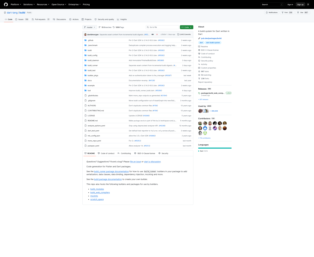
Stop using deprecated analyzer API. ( (144, 126)
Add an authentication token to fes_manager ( (147, 75)
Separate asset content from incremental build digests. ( (122, 34)
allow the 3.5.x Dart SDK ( (139, 136)
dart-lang (12, 12)
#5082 (161, 40)
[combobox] (163, 27)
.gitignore (91, 100)
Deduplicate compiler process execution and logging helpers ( (154, 45)
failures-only (156, 131)
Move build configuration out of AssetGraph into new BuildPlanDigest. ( (157, 100)
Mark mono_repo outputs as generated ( (145, 95)
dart (201, 42)
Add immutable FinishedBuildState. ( (143, 60)
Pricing (86, 4)
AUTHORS (92, 105)
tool (89, 90)
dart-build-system (213, 42)
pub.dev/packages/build (211, 38)
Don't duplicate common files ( (141, 105)
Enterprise (73, 4)
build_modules (97, 189)
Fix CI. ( (132, 141)
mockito (94, 196)
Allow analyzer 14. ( (136, 146)
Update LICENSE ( (136, 116)
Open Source (58, 4)
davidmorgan (93, 34)
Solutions (28, 4)
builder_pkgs (93, 75)
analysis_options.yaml (96, 126)
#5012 (147, 146)
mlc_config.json (94, 136)
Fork (288, 12)
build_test (91, 70)
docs (90, 80)
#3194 (163, 95)
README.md (93, 121)
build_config (92, 55)
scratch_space (97, 199)
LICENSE (91, 116)
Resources (42, 4)
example (91, 85)
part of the (151, 121)
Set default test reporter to (139, 131)
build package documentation (108, 179)
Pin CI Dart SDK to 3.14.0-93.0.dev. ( (144, 40)
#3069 (146, 116)
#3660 (152, 136)
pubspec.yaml (93, 146)
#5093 (147, 34)
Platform (15, 4)
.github (90, 40)
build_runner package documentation (111, 171)
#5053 (137, 141)
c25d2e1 (164, 34)
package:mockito (140, 121)
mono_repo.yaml (94, 141)
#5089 (160, 60)
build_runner (93, 65)
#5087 (168, 75)
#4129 (151, 80)
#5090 (158, 90)
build (22, 12)
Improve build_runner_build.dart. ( (142, 90)
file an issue (135, 161)
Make (131, 121)
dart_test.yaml (93, 131)
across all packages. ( (171, 131)
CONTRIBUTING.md (96, 111)
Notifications (273, 12)
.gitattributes (93, 95)
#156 (155, 105)
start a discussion (152, 161)
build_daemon (93, 60)
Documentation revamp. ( (139, 80)
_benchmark (93, 45)
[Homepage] (6, 4)
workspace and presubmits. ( (172, 121)
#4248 (162, 126)
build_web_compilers (100, 192)
